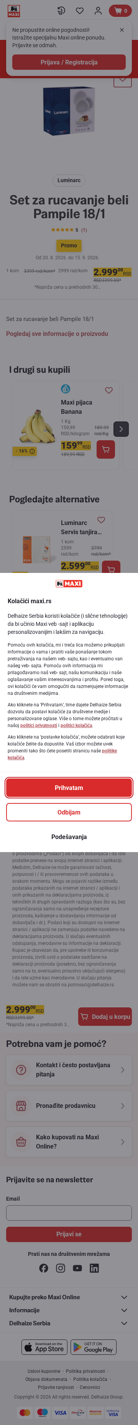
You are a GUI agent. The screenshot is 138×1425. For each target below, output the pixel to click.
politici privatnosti (38, 725)
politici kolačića (76, 725)
